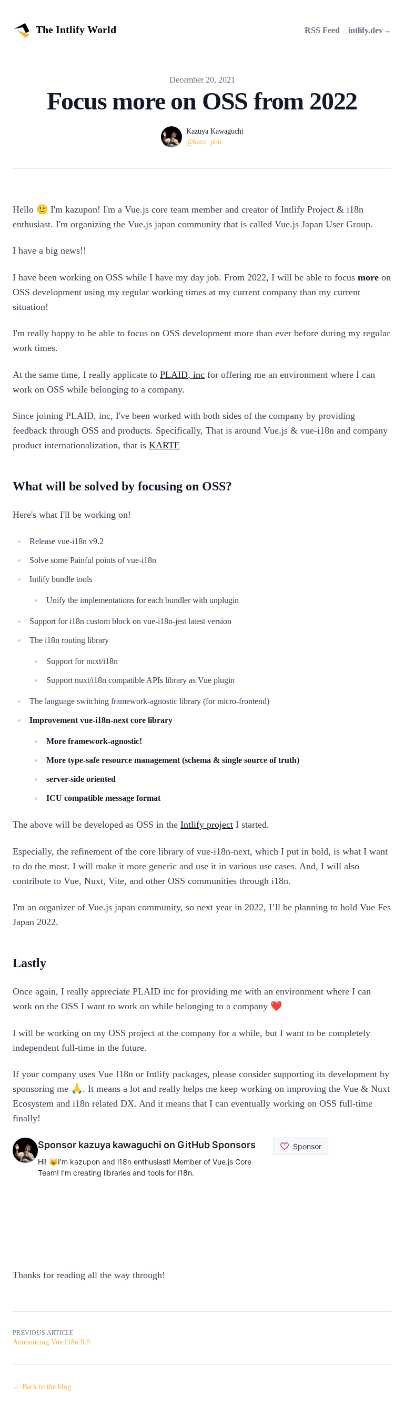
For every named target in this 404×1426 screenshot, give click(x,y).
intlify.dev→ (369, 30)
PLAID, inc (182, 374)
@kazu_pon (203, 142)
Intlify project (206, 824)
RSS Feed (322, 30)
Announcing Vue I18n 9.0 (51, 1342)
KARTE (164, 445)
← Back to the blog (42, 1387)
